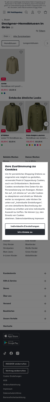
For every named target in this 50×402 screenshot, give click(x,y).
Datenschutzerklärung (24, 219)
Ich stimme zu (25, 232)
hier (37, 212)
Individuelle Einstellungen (25, 226)
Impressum (39, 219)
